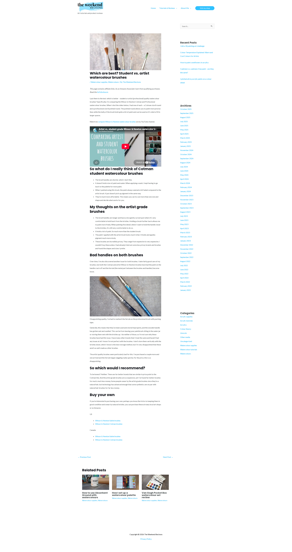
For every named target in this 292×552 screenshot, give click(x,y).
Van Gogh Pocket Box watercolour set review (154, 495)
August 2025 (185, 117)
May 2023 (184, 224)
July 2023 (184, 216)
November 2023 (186, 199)
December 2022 (186, 245)
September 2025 (186, 113)
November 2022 (186, 249)
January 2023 (185, 241)
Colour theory (185, 329)
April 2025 (184, 134)
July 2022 (184, 265)
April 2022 (184, 278)
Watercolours (113, 82)
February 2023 (186, 236)
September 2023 (186, 208)
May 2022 (184, 274)
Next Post (168, 457)
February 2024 (186, 187)
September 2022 (186, 257)
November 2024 (186, 150)
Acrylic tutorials (186, 321)
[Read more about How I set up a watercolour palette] (125, 482)
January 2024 (185, 191)
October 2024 (186, 154)
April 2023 (184, 228)
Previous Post (84, 457)
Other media (185, 337)
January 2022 (185, 290)
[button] (176, 8)
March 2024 (185, 183)
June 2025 (184, 125)
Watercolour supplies (99, 82)
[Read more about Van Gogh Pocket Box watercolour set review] (155, 482)
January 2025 (185, 146)
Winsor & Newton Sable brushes (107, 420)
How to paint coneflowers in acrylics (194, 62)
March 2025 (185, 138)
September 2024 (186, 158)
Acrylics (183, 325)
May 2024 (184, 175)
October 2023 (186, 204)
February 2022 (186, 286)
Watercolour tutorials (188, 349)
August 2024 (185, 162)
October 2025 (186, 109)
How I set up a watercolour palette (124, 494)
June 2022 (184, 269)
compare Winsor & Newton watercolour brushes (117, 122)
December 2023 (186, 195)
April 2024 (184, 179)
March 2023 (185, 232)
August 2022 (185, 261)
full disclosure (102, 92)
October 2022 (186, 253)
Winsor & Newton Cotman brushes (108, 424)
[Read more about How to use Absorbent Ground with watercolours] (95, 482)
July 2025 (184, 121)
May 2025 (184, 130)
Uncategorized (186, 341)
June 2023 (184, 220)
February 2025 (186, 142)
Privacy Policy (146, 539)
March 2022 (185, 282)
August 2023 (185, 212)
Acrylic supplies (186, 316)
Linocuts (183, 333)
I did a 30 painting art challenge (192, 46)
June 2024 (184, 171)
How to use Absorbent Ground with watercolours (95, 495)
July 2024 (184, 167)
